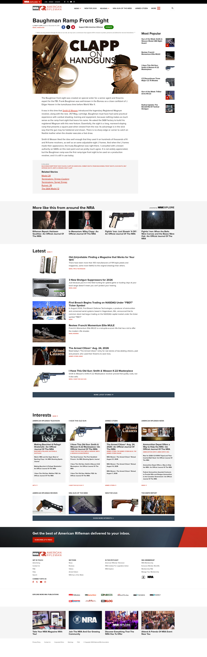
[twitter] (68, 26)
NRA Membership (147, 563)
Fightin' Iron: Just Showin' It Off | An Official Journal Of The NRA (121, 232)
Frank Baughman (99, 166)
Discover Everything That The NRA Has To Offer (119, 633)
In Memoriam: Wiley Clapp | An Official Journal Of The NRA (84, 232)
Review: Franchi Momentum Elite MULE (91, 325)
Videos (71, 569)
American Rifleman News (152, 421)
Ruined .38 (47, 185)
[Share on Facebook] (63, 26)
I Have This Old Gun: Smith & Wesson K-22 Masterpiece (101, 371)
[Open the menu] (159, 8)
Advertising (36, 563)
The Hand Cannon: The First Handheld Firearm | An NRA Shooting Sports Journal (85, 458)
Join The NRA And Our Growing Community (84, 633)
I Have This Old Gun (79, 379)
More (49, 252)
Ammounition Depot (150, 452)
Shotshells (53, 451)
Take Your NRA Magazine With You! (47, 633)
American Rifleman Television (46, 421)
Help (34, 572)
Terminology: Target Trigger (54, 182)
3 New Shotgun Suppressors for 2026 (91, 280)
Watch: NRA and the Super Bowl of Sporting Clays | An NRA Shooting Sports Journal (48, 459)
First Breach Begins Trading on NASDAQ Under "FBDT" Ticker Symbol (101, 304)
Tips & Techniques (79, 269)
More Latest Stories (112, 394)
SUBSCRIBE (43, 540)
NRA (167, 452)
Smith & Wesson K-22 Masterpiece (85, 452)
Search (35, 575)
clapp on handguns (74, 166)
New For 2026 (90, 8)
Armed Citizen (141, 8)
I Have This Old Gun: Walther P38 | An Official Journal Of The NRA (47, 474)
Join (45, 2)
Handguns (40, 28)
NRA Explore (109, 569)
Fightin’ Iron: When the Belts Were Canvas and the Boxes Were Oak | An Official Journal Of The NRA (157, 235)
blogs (64, 166)
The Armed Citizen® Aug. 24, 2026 (89, 348)
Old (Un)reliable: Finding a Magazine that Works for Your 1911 (101, 258)
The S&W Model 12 (50, 188)
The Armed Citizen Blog (125, 451)
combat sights (87, 166)
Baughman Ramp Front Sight (52, 166)
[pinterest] (73, 26)
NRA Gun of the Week (122, 8)
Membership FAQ (147, 569)
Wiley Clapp (68, 168)
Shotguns (37, 453)
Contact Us (36, 566)
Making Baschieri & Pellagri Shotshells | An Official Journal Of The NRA (47, 447)
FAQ (34, 569)
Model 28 (46, 175)
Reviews (103, 8)
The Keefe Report (149, 493)
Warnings (70, 642)
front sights (109, 166)
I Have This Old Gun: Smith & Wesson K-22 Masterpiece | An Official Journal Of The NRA (85, 447)
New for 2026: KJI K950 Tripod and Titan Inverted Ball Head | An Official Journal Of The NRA (157, 458)
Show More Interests (115, 518)
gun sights (119, 166)
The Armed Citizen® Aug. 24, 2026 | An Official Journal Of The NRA (121, 447)
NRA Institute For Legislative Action (117, 566)
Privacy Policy (36, 642)
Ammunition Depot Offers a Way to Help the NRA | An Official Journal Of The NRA (156, 447)
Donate (57, 2)
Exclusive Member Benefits (150, 566)
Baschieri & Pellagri (41, 451)
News (76, 8)
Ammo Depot (161, 452)
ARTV (34, 485)
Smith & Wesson (70, 110)
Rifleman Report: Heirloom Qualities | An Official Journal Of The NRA (48, 234)
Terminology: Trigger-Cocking (55, 179)
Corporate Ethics (59, 642)
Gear (75, 288)
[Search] (172, 8)
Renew (51, 2)
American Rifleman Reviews (45, 493)
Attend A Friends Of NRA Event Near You (156, 633)
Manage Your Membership (150, 572)
